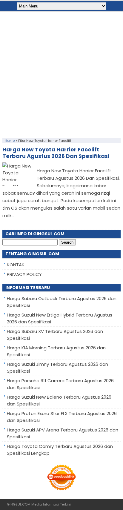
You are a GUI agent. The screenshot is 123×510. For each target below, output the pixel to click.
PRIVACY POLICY (24, 274)
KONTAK (15, 265)
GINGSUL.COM (18, 504)
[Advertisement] (61, 73)
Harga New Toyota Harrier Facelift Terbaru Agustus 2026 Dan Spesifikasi (55, 153)
